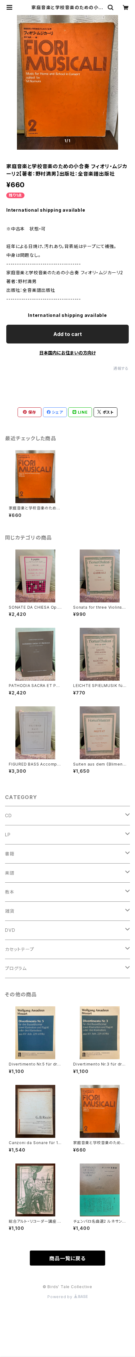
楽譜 (9, 872)
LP (8, 834)
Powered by (60, 1296)
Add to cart (67, 334)
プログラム (16, 968)
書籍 (9, 853)
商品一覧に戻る (67, 1258)
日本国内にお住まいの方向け (67, 352)
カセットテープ (19, 949)
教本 (9, 892)
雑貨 (9, 911)
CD (8, 815)
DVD (10, 930)
